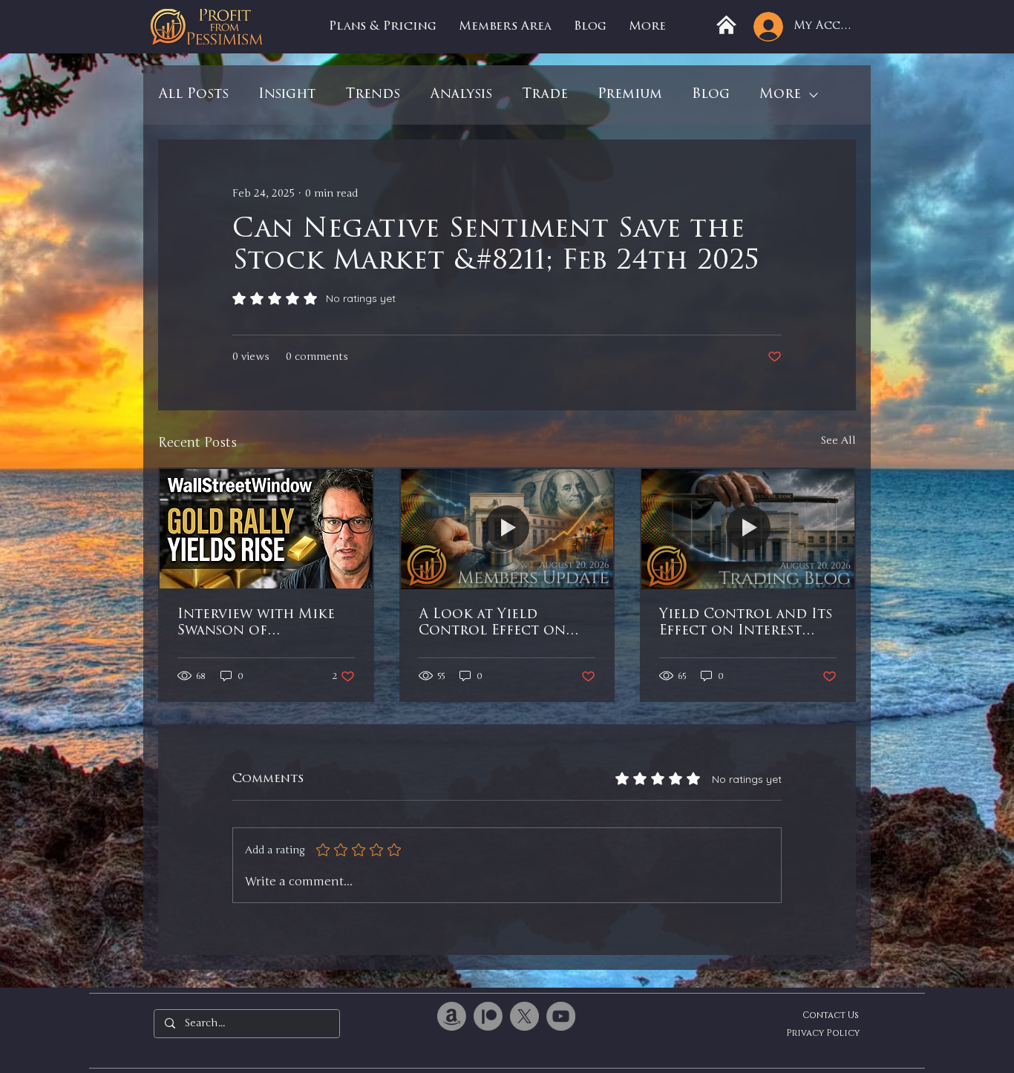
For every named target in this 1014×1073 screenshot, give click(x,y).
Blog (711, 95)
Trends (372, 95)
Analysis (461, 95)
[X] (524, 1016)
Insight (286, 95)
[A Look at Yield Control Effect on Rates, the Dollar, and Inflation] (507, 528)
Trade (545, 95)
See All (838, 440)
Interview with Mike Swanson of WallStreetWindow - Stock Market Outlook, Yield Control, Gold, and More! (257, 624)
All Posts (193, 95)
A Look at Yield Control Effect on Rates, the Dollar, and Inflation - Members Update (505, 624)
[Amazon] (451, 1016)
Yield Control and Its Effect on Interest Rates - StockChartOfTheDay (745, 624)
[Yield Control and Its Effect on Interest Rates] (747, 528)
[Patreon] (488, 1016)
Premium (630, 95)
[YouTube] (560, 1016)
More (780, 95)
